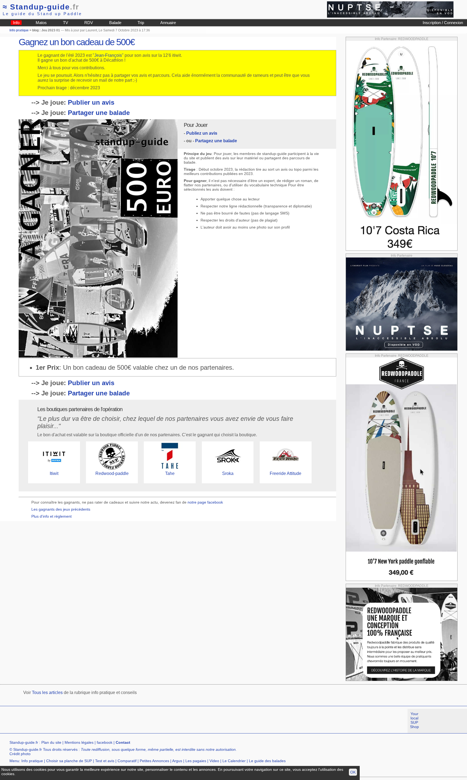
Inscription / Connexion (443, 22)
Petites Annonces (154, 761)
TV (65, 22)
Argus (177, 761)
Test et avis (104, 761)
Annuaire (168, 22)
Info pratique (19, 30)
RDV (88, 22)
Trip (141, 22)
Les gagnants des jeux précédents (60, 509)
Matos (41, 22)
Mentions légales (79, 742)
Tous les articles (47, 692)
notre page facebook (205, 502)
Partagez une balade (216, 140)
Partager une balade (99, 112)
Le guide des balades (267, 761)
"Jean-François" (108, 55)
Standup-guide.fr (23, 742)
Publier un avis (91, 102)
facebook (104, 742)
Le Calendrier (234, 761)
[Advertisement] (98, 721)
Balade (115, 22)
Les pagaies (195, 761)
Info (16, 22)
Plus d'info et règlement (51, 516)
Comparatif (127, 761)
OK (353, 772)
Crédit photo (20, 754)
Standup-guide (41, 7)
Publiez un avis (201, 133)
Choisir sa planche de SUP (69, 761)
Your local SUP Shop (414, 720)
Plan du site (51, 742)
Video (214, 761)
